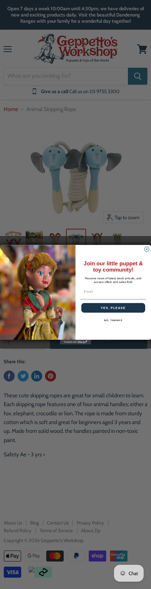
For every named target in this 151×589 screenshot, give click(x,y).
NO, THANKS (113, 320)
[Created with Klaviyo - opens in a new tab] (75, 342)
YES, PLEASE (113, 307)
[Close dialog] (146, 249)
